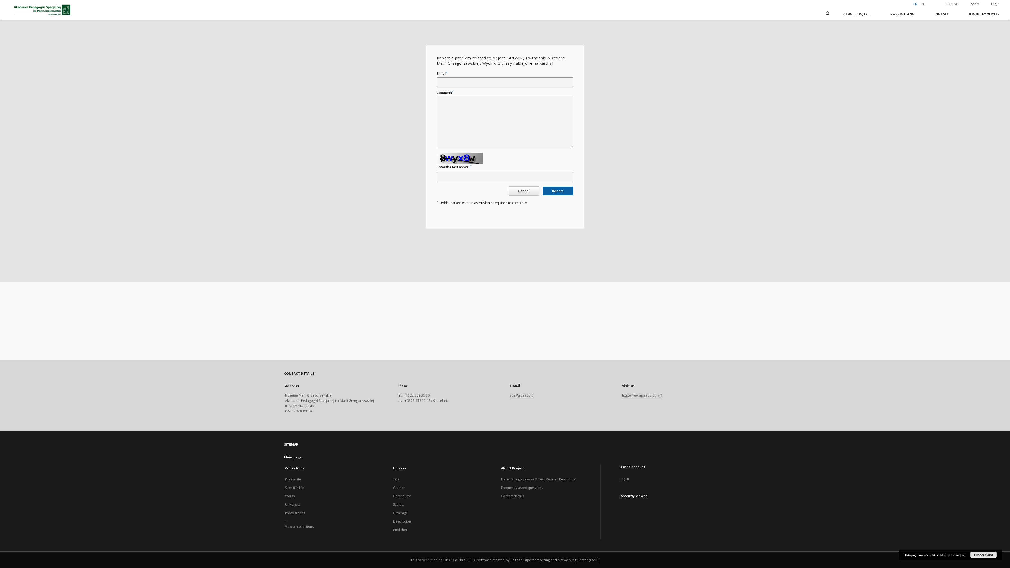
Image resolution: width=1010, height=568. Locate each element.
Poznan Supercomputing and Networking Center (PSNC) (555, 560)
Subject (398, 504)
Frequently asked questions (522, 487)
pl (923, 4)
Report (558, 191)
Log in (624, 478)
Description (402, 521)
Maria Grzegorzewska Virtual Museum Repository (538, 479)
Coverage (400, 513)
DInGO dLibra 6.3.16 (459, 560)
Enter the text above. (454, 167)
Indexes (942, 14)
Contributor (402, 496)
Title (396, 479)
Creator (399, 487)
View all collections (299, 526)
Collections (902, 14)
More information (952, 555)
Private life (293, 479)
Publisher (400, 530)
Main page (293, 457)
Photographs (295, 513)
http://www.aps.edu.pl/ (639, 395)
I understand (983, 554)
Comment (445, 92)
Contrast (953, 4)
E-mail (442, 73)
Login (995, 4)
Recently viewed (984, 14)
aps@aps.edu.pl (522, 395)
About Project (856, 14)
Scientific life (294, 487)
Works (290, 496)
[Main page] (827, 13)
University (292, 504)
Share (975, 4)
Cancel (523, 191)
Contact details (512, 496)
